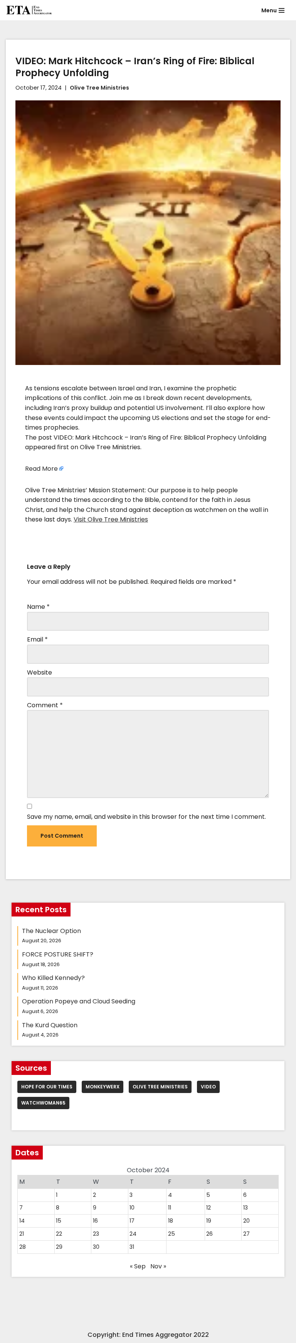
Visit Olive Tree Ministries (111, 519)
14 (22, 1221)
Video (208, 1086)
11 (169, 1207)
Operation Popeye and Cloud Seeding (78, 1001)
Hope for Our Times (46, 1086)
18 (170, 1221)
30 (96, 1247)
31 (132, 1247)
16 (95, 1221)
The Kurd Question (49, 1025)
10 (132, 1207)
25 (171, 1234)
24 (133, 1234)
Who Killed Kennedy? (53, 977)
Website (39, 672)
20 (246, 1221)
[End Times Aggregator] (29, 10)
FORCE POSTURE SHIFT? (57, 954)
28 (22, 1247)
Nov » (158, 1266)
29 (59, 1247)
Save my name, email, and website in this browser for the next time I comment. (146, 816)
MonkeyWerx (102, 1086)
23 (96, 1234)
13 (245, 1207)
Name (38, 606)
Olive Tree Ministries (99, 88)
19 (208, 1221)
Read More (41, 468)
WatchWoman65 (43, 1103)
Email (37, 639)
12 (208, 1207)
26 (209, 1234)
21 (21, 1234)
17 (132, 1221)
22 (59, 1234)
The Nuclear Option (51, 930)
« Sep (138, 1266)
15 (58, 1221)
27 (246, 1234)
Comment (45, 705)
